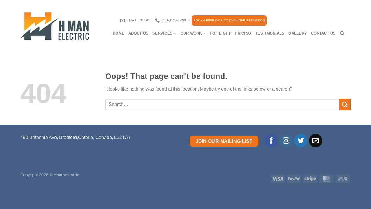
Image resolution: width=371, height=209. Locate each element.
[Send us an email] (316, 140)
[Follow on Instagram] (286, 140)
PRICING (243, 33)
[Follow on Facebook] (271, 140)
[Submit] (345, 104)
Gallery (297, 33)
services (162, 33)
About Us (138, 33)
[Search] (342, 33)
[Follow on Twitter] (301, 140)
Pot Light (220, 33)
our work (191, 33)
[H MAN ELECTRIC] (62, 26)
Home (118, 33)
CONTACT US (323, 33)
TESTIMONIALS (269, 33)
